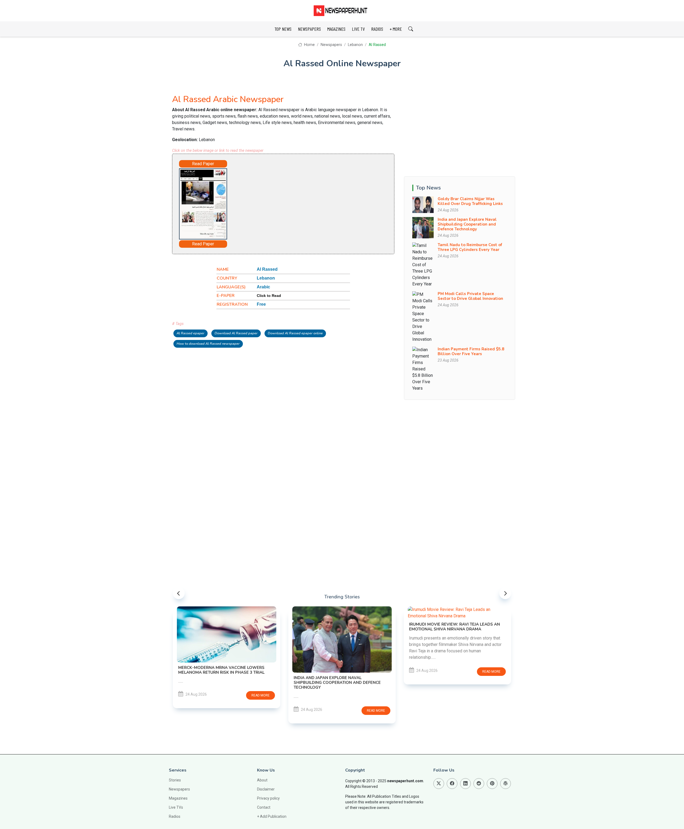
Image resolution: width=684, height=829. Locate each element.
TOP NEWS (283, 29)
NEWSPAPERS (309, 29)
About (262, 780)
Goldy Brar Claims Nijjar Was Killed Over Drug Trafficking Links (470, 201)
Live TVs (176, 807)
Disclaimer (266, 789)
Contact (263, 807)
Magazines (178, 798)
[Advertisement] (298, 202)
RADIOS (377, 29)
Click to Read (269, 295)
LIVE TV (358, 29)
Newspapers (331, 44)
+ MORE (396, 29)
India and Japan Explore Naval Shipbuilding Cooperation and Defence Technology (467, 224)
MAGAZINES (336, 29)
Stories (175, 780)
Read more (260, 695)
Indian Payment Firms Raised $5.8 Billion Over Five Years (471, 351)
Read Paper (203, 163)
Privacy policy (268, 798)
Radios (174, 816)
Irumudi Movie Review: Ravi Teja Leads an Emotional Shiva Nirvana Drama (454, 627)
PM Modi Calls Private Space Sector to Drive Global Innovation (470, 296)
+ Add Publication (271, 816)
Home (308, 44)
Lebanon (355, 44)
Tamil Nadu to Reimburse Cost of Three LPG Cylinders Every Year (470, 247)
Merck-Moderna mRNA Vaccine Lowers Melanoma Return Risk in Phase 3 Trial (221, 670)
